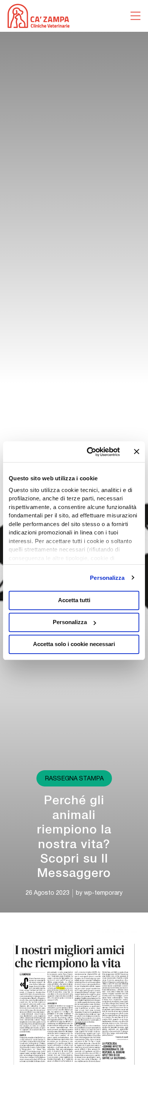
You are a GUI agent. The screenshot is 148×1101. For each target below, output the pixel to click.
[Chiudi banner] (136, 451)
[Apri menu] (135, 16)
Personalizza (107, 578)
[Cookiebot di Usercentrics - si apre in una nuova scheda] (90, 452)
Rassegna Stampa (74, 779)
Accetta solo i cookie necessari (74, 644)
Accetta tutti (74, 600)
